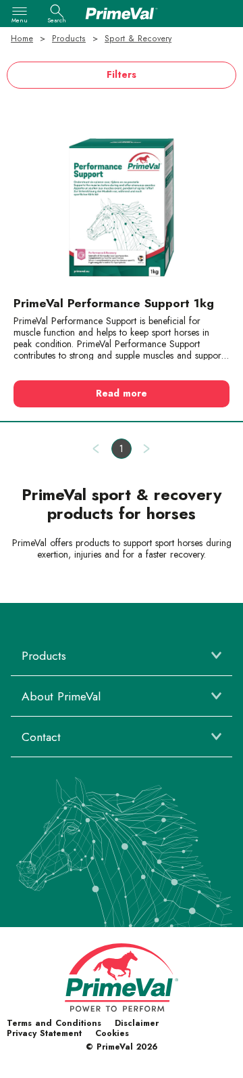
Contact (41, 737)
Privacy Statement (44, 1033)
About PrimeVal (61, 696)
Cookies (112, 1033)
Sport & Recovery (138, 39)
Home (22, 39)
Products (69, 39)
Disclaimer (137, 1023)
